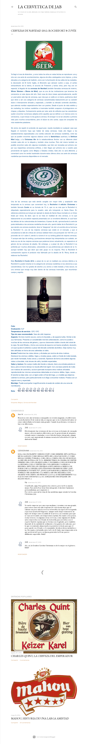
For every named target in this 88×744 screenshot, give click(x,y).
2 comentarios (24, 660)
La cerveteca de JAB (40, 6)
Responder (22, 446)
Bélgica (20, 402)
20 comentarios (25, 722)
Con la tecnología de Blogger (45, 737)
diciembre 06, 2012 (30, 414)
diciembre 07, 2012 (35, 428)
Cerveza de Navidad (29, 402)
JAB (26, 428)
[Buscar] (75, 6)
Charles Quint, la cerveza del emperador (42, 656)
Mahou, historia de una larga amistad (40, 718)
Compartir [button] (14, 399)
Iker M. (20, 414)
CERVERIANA (23, 451)
